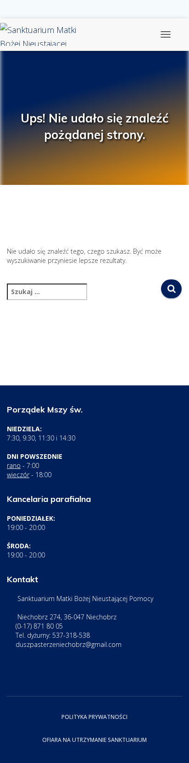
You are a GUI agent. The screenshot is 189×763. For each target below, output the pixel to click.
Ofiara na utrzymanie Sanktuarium (94, 740)
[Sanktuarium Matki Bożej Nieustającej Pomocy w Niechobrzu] (49, 34)
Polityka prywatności (94, 717)
